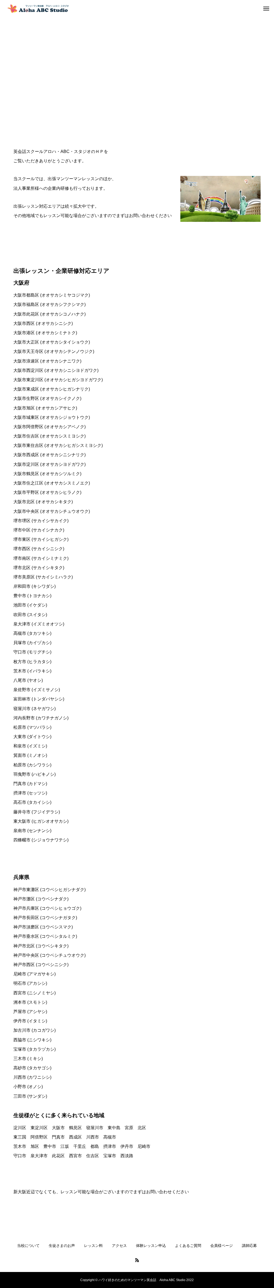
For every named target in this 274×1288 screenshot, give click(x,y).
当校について (28, 1245)
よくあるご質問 (188, 1245)
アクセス (119, 1245)
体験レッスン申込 (151, 1245)
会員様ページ (221, 1245)
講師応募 (249, 1245)
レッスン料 (93, 1245)
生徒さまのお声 (62, 1245)
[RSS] (137, 1260)
